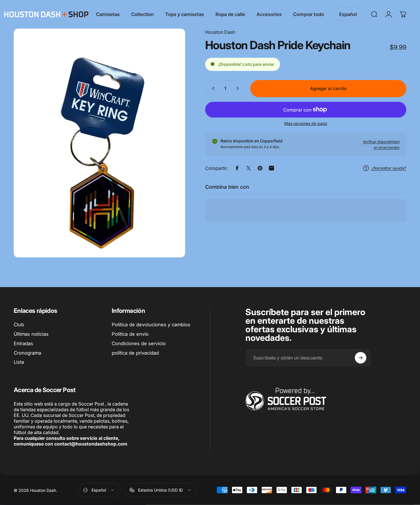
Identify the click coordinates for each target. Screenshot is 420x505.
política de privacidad (135, 353)
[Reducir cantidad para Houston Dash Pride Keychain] (212, 88)
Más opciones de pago (305, 123)
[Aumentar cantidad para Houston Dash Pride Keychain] (238, 88)
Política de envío (130, 334)
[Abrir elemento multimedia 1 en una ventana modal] (99, 143)
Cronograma (27, 353)
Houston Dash (220, 32)
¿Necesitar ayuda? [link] (388, 168)
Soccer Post (91, 404)
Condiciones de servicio (139, 343)
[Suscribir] (360, 357)
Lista (19, 362)
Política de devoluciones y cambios (151, 324)
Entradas (23, 343)
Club (19, 324)
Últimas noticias (31, 334)
